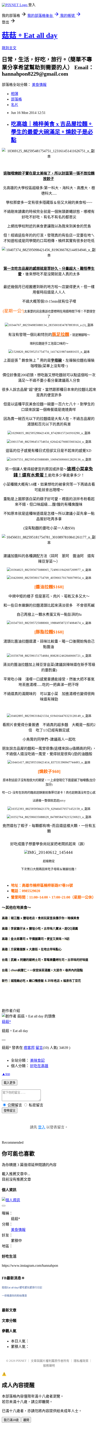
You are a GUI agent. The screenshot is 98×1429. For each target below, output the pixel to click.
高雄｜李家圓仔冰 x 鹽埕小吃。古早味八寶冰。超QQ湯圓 (40, 928)
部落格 (16, 99)
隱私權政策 (81, 1360)
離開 (26, 1420)
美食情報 (39, 85)
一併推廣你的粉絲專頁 (14, 1295)
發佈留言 (9, 1110)
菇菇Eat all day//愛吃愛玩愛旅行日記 (22, 1287)
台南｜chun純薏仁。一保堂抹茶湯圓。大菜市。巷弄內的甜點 (42, 970)
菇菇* (6, 1022)
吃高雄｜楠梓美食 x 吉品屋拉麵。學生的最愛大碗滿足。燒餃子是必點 (52, 132)
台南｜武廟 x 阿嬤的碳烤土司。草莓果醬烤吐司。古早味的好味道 (45, 959)
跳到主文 (9, 48)
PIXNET (21, 1360)
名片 (14, 105)
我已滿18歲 (11, 1420)
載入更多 (9, 1082)
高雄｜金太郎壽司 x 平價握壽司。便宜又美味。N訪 (36, 938)
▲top (6, 1074)
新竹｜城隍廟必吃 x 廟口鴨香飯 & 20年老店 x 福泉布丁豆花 (41, 980)
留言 (39, 1048)
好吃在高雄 (39, 1066)
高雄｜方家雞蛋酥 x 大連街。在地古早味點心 (32, 949)
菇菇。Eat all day (29, 35)
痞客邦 (29, 1048)
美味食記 (37, 1060)
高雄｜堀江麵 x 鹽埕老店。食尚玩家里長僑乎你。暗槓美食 (40, 918)
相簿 (14, 94)
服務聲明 (49, 1365)
